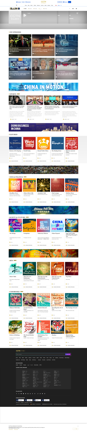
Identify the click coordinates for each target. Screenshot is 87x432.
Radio (59, 5)
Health (45, 5)
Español (30, 8)
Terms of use (18, 402)
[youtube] (73, 8)
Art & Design (23, 359)
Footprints (27, 233)
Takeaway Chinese (43, 233)
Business (38, 5)
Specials (39, 359)
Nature (44, 357)
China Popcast (56, 233)
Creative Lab (18, 359)
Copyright (22, 402)
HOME (25, 8)
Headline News (38, 48)
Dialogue (37, 71)
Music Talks (13, 276)
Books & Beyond (42, 307)
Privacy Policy (11, 429)
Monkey (54, 335)
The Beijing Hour (62, 71)
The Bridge (13, 233)
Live (56, 5)
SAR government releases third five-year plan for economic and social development (52, 107)
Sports (51, 357)
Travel (47, 357)
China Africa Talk (28, 193)
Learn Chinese (49, 359)
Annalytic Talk (42, 193)
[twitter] (69, 8)
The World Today (15, 48)
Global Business (15, 71)
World (31, 5)
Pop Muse (68, 276)
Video (52, 5)
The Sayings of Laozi (71, 307)
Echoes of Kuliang (15, 335)
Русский (45, 8)
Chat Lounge (55, 193)
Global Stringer (67, 357)
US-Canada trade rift (38, 73)
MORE (27, 217)
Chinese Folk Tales (15, 307)
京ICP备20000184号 (26, 404)
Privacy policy (27, 402)
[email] (76, 8)
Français (35, 8)
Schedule (71, 18)
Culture (41, 357)
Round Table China (43, 150)
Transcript (43, 359)
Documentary (61, 357)
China (28, 5)
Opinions (48, 5)
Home (26, 5)
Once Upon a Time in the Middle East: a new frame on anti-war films (17, 107)
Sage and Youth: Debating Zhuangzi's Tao (71, 235)
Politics (35, 5)
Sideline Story (70, 193)
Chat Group (34, 359)
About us (31, 402)
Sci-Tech (42, 5)
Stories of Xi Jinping (15, 150)
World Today (61, 48)
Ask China (53, 359)
